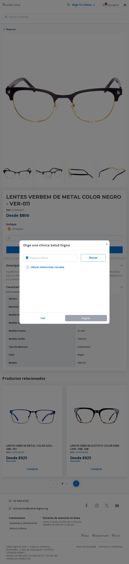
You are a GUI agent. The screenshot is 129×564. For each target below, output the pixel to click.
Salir (43, 318)
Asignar (86, 318)
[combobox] (50, 258)
